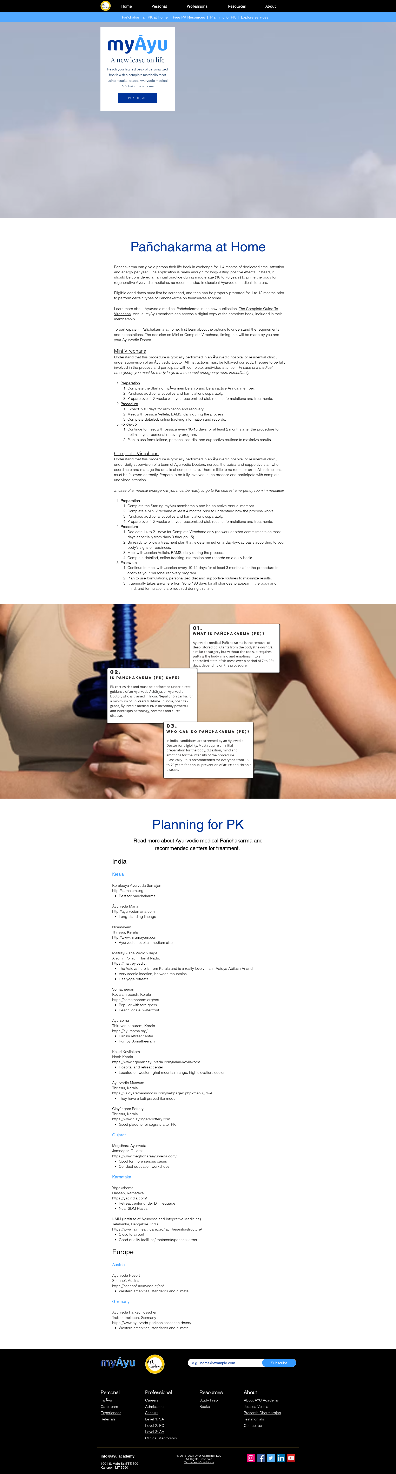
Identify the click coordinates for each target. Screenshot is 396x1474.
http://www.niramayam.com (134, 937)
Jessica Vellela (256, 1406)
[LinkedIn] (281, 1458)
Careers (151, 1400)
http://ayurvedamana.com (133, 911)
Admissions (154, 1406)
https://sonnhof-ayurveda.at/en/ (138, 1285)
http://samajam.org (127, 890)
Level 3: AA (154, 1431)
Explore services (254, 17)
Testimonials (254, 1419)
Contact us (253, 1425)
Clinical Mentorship (161, 1438)
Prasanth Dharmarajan (262, 1412)
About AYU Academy (261, 1400)
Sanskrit (151, 1412)
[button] (159, 4)
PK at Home (158, 17)
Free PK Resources (189, 17)
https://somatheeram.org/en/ (135, 999)
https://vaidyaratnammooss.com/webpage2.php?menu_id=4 (162, 1093)
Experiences (111, 1412)
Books (204, 1406)
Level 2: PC (154, 1425)
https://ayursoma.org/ (129, 1030)
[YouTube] (291, 1458)
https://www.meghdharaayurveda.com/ (144, 1156)
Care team (109, 1406)
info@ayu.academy (117, 1456)
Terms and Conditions (199, 1462)
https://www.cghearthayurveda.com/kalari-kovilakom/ (156, 1062)
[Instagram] (251, 1458)
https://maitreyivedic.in (131, 963)
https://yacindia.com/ (129, 1198)
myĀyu (106, 1400)
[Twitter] (271, 1458)
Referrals (108, 1419)
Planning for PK (223, 17)
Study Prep (208, 1400)
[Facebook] (261, 1458)
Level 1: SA (154, 1419)
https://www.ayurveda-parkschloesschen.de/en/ (151, 1322)
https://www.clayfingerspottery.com (141, 1119)
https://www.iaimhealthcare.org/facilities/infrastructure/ (157, 1229)
